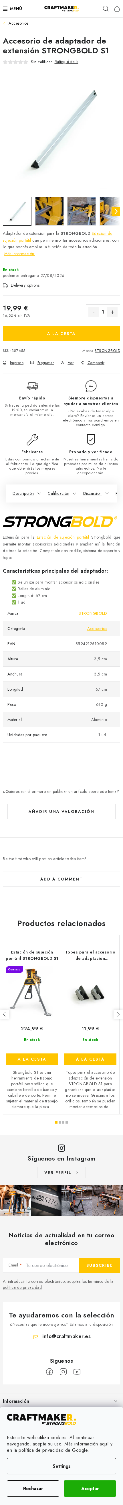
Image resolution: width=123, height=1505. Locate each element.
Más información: (19, 254)
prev (4, 1014)
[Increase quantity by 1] (112, 312)
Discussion (92, 493)
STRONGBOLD (107, 350)
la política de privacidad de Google (51, 1450)
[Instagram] (63, 1371)
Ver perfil (58, 1172)
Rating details (66, 61)
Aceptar (90, 1488)
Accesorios (97, 628)
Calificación (58, 493)
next (118, 1014)
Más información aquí (86, 1444)
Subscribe (99, 1265)
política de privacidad (22, 1287)
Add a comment (61, 879)
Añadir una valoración (61, 811)
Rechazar (33, 1488)
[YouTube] (77, 1371)
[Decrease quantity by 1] (93, 312)
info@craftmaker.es (66, 1336)
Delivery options (25, 285)
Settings (62, 1466)
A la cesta (61, 333)
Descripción (23, 493)
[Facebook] (49, 1371)
